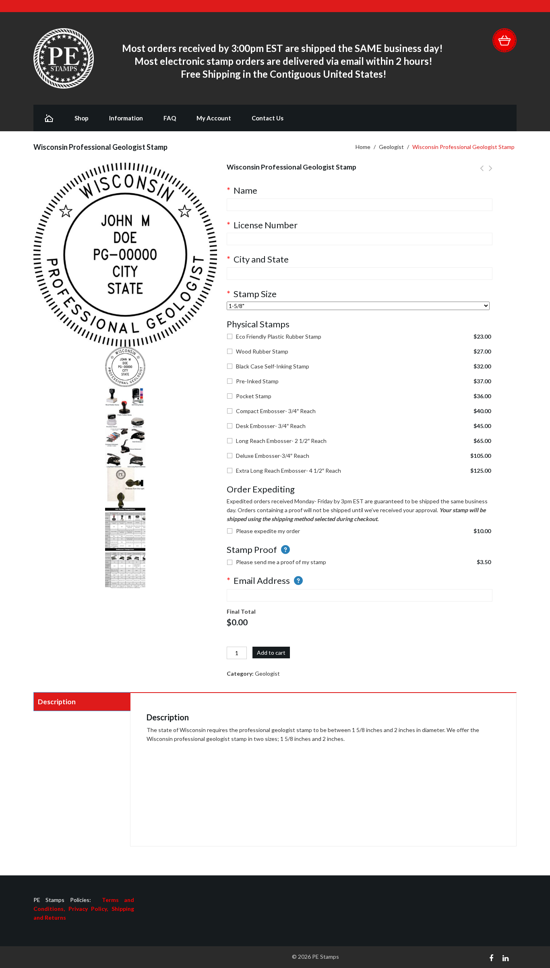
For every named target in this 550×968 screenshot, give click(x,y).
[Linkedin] (505, 957)
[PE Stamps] (63, 57)
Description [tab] (57, 701)
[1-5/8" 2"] (358, 306)
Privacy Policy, (90, 908)
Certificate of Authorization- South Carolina (482, 173)
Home (363, 146)
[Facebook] (491, 957)
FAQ (169, 118)
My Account (213, 118)
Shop (81, 118)
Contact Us (267, 118)
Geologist (391, 146)
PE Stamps (325, 956)
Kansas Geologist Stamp (490, 173)
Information (126, 118)
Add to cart (271, 652)
